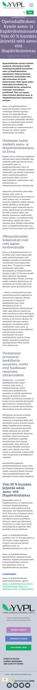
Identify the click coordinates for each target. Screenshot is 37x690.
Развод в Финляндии (12, 661)
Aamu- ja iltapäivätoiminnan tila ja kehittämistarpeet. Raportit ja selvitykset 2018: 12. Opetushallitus (18, 586)
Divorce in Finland (11, 659)
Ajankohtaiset (18, 17)
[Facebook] (9, 685)
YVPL (17, 56)
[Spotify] (21, 685)
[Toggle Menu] (31, 5)
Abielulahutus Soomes (13, 664)
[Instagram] (15, 685)
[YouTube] (27, 685)
